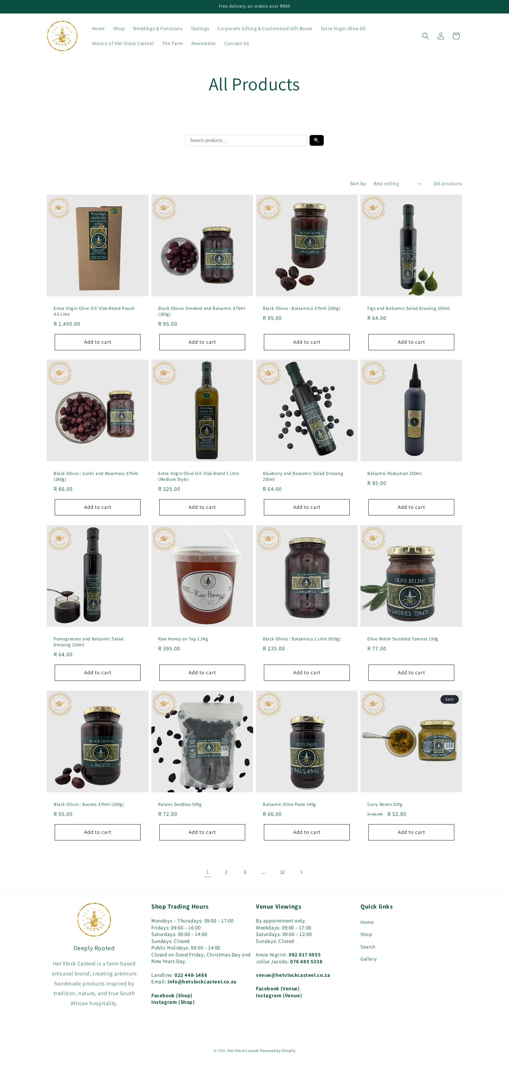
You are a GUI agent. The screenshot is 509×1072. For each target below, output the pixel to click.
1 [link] (207, 871)
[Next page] (301, 872)
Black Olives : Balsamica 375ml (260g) (301, 308)
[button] (425, 36)
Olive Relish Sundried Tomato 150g (402, 639)
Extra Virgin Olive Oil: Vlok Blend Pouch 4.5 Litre (94, 311)
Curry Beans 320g (385, 804)
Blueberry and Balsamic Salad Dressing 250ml (303, 476)
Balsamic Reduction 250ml (394, 473)
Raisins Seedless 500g (180, 804)
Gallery (368, 959)
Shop (366, 934)
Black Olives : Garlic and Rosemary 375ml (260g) (96, 476)
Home (367, 922)
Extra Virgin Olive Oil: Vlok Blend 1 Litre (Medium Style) (198, 476)
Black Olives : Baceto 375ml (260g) (89, 804)
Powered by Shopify (278, 1050)
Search (368, 947)
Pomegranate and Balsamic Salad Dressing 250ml (89, 642)
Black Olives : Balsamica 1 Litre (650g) (302, 639)
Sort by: (358, 183)
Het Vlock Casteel (243, 1050)
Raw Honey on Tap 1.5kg (183, 639)
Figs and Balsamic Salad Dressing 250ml (408, 308)
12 (282, 872)
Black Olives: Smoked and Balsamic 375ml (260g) (201, 311)
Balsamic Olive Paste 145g (289, 804)
